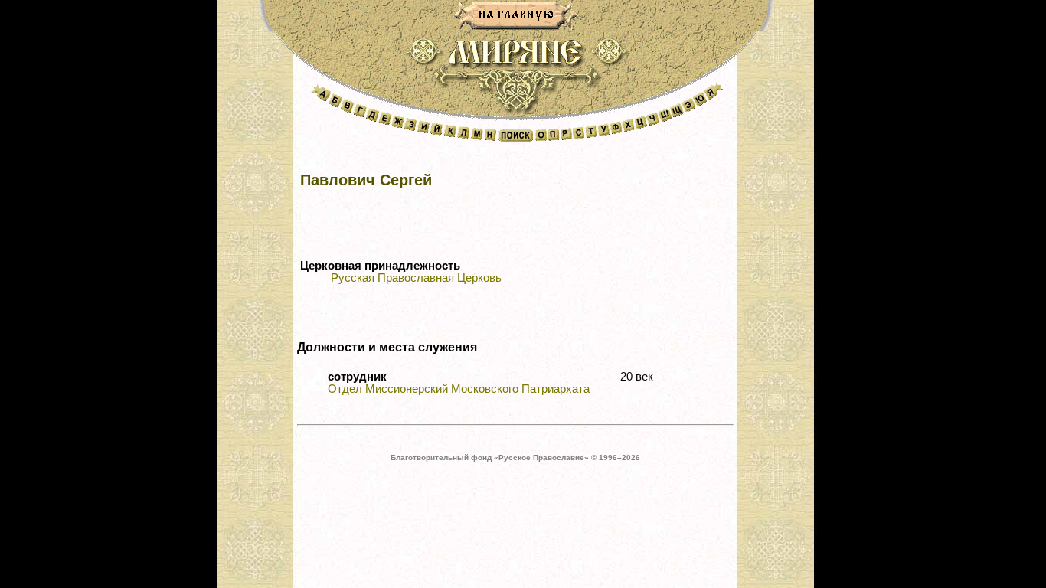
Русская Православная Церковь (416, 278)
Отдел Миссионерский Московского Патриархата (459, 389)
